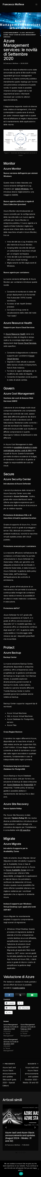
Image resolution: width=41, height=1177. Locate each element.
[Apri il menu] (36, 4)
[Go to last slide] (6, 1127)
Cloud (22, 32)
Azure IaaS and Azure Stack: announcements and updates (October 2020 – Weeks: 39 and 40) (30, 1073)
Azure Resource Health (15, 334)
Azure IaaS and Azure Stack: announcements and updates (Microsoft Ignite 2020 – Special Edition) (9, 1075)
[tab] (16, 1152)
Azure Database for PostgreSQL (20, 785)
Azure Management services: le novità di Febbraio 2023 (28, 1027)
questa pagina (19, 988)
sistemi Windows (22, 189)
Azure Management (11, 32)
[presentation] (20, 1116)
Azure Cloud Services (27, 343)
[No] (38, 1169)
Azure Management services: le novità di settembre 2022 (10, 1027)
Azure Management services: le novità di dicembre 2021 (10, 1041)
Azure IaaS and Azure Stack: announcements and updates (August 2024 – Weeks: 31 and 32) (20, 1136)
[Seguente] (35, 1127)
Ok (21, 1174)
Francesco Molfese (11, 63)
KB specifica (25, 830)
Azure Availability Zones (16, 870)
